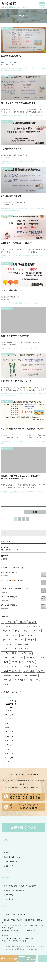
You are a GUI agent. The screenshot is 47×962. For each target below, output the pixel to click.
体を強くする (6, 631)
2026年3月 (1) (11, 707)
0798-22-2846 (28, 938)
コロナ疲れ (26, 626)
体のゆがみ (36, 626)
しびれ (17, 626)
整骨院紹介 (7, 852)
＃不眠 (28, 491)
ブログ (6, 28)
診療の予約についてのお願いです (15, 336)
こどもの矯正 (6, 626)
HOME (6, 848)
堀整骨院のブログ (10, 866)
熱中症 (23, 635)
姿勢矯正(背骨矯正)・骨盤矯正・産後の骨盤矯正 (20, 886)
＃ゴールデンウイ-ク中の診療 (12, 657)
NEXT (34, 512)
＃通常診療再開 (20, 680)
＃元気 (41, 657)
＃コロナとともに (25, 653)
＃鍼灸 (19, 70)
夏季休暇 (5, 635)
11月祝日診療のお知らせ (11, 290)
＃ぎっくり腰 (14, 68)
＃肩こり (35, 68)
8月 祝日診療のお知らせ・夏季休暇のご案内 (21, 429)
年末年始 (14, 635)
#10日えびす (14, 255)
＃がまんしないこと (9, 648)
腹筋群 (30, 635)
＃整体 (25, 68)
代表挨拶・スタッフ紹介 (12, 857)
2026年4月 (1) (11, 704)
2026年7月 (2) (11, 701)
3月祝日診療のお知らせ (11, 149)
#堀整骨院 (20, 68)
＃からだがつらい (15, 491)
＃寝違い (26, 208)
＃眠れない (5, 492)
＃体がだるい (34, 491)
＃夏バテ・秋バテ (28, 393)
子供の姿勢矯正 (9, 895)
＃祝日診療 (30, 68)
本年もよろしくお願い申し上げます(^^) (18, 243)
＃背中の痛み (41, 68)
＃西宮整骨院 (14, 70)
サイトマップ (8, 870)
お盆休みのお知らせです (11, 56)
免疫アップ (27, 631)
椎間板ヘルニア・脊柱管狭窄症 (14, 890)
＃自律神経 (7, 70)
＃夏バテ (26, 441)
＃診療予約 (30, 348)
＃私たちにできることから (11, 671)
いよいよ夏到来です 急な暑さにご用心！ (15, 580)
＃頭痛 (38, 680)
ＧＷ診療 (5, 684)
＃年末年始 (30, 662)
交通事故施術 (8, 899)
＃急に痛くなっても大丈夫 (11, 666)
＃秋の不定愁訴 (29, 671)
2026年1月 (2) (11, 710)
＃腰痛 (36, 255)
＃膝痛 (2, 70)
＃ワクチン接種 (31, 657)
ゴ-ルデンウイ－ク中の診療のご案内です (18, 103)
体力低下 (18, 631)
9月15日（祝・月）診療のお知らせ (16, 381)
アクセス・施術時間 (10, 861)
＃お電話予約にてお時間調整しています (16, 644)
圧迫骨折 (37, 631)
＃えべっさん (19, 640)
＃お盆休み (30, 640)
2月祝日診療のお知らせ (11, 196)
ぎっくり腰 (32, 622)
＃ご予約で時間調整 (9, 653)
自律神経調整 (6, 640)
